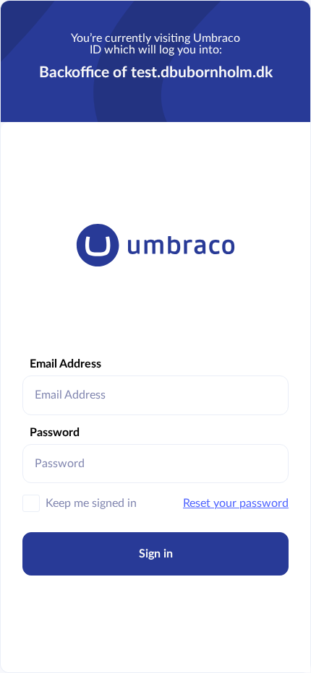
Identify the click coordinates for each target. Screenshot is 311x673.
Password (55, 432)
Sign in (156, 554)
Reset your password (236, 503)
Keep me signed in (91, 503)
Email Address (65, 364)
